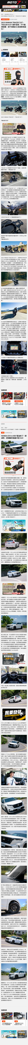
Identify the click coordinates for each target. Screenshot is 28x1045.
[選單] (25, 2)
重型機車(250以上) (9, 14)
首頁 (2, 14)
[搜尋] (22, 2)
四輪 (6, 427)
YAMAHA (15, 88)
